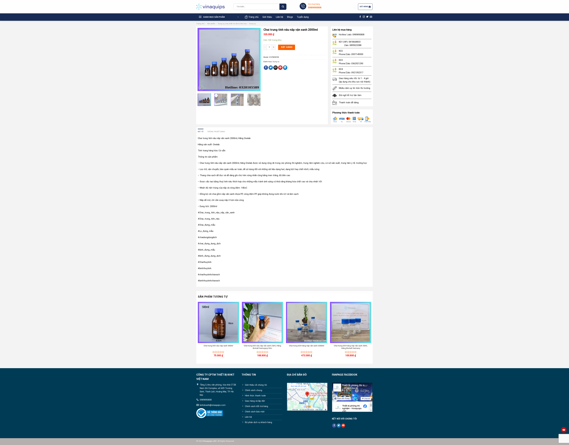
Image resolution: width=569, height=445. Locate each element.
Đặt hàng (286, 47)
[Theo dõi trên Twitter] (367, 17)
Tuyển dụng (303, 17)
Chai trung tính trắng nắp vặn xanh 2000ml (306, 346)
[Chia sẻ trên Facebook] (266, 67)
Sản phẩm (211, 24)
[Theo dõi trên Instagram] (364, 17)
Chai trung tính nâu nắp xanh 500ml (218, 346)
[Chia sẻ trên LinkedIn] (285, 67)
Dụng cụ (252, 24)
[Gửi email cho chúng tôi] (371, 17)
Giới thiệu (267, 17)
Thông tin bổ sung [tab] (216, 132)
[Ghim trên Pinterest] (280, 67)
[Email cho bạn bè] (275, 67)
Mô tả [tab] (200, 132)
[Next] (255, 59)
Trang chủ (253, 17)
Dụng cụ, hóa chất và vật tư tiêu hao (232, 24)
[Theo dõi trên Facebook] (360, 17)
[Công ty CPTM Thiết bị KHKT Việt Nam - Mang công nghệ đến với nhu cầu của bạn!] (212, 6)
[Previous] (202, 59)
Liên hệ (279, 17)
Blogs (290, 17)
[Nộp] (282, 7)
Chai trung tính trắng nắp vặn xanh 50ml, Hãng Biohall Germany (350, 347)
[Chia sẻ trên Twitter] (270, 67)
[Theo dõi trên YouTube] (343, 425)
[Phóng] (201, 87)
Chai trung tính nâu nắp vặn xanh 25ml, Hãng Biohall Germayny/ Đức (262, 347)
